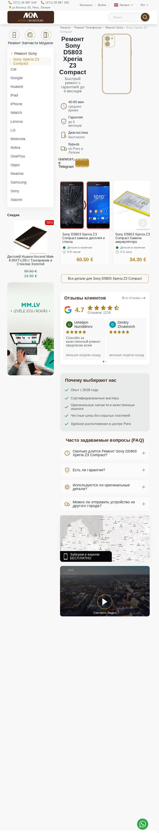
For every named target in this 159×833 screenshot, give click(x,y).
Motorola (18, 139)
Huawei (17, 87)
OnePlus (18, 156)
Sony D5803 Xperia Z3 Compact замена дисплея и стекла (83, 238)
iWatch (16, 113)
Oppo (15, 165)
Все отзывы (131, 298)
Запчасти (30, 43)
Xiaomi (16, 200)
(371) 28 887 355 (57, 2)
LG (13, 130)
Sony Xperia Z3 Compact (26, 61)
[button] (103, 361)
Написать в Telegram (67, 163)
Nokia (15, 148)
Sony (15, 191)
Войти (102, 5)
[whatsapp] (142, 824)
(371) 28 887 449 (24, 2)
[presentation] (67, 223)
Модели (46, 43)
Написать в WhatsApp (82, 163)
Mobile (30, 20)
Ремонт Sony (25, 53)
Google (17, 78)
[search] (145, 17)
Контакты (86, 5)
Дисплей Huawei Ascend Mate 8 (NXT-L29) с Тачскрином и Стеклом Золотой (30, 260)
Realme (17, 174)
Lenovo (17, 121)
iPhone (16, 104)
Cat (14, 69)
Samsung (18, 182)
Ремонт (14, 43)
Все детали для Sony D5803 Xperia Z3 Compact (105, 278)
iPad (14, 95)
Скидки (13, 215)
